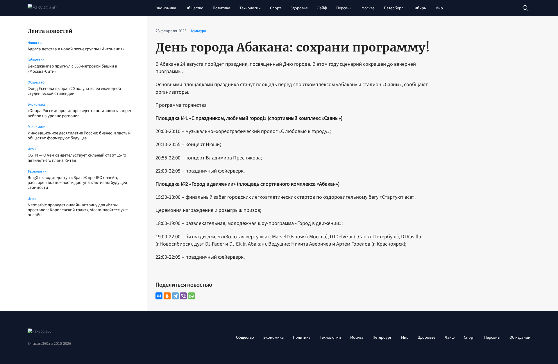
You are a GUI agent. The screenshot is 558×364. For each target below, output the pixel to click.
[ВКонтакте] (158, 295)
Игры (32, 149)
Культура (198, 30)
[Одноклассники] (167, 295)
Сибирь (419, 8)
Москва (368, 8)
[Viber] (183, 295)
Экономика (166, 8)
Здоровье (299, 8)
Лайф (322, 8)
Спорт (275, 8)
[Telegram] (175, 295)
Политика (221, 8)
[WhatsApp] (191, 295)
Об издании (519, 337)
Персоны (344, 8)
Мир (439, 8)
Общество (194, 8)
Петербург (393, 8)
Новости (35, 42)
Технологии (250, 8)
